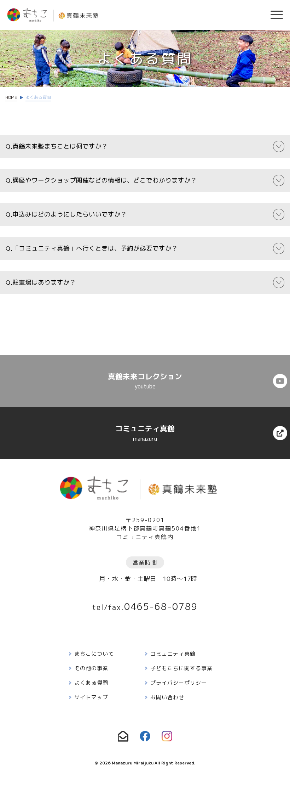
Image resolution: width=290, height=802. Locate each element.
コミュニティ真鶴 (173, 653)
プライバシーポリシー (178, 682)
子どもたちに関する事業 (181, 668)
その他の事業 (91, 668)
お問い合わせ (167, 697)
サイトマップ (91, 697)
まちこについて (94, 653)
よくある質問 (91, 682)
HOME (11, 97)
